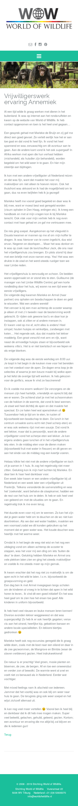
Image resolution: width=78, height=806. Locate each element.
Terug (7, 734)
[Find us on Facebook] (35, 44)
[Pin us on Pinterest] (45, 44)
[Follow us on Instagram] (40, 44)
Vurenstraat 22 (55, 789)
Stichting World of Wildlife (29, 789)
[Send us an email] (30, 44)
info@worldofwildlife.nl (40, 796)
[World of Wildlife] (39, 19)
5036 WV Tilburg (21, 792)
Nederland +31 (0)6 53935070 (50, 792)
